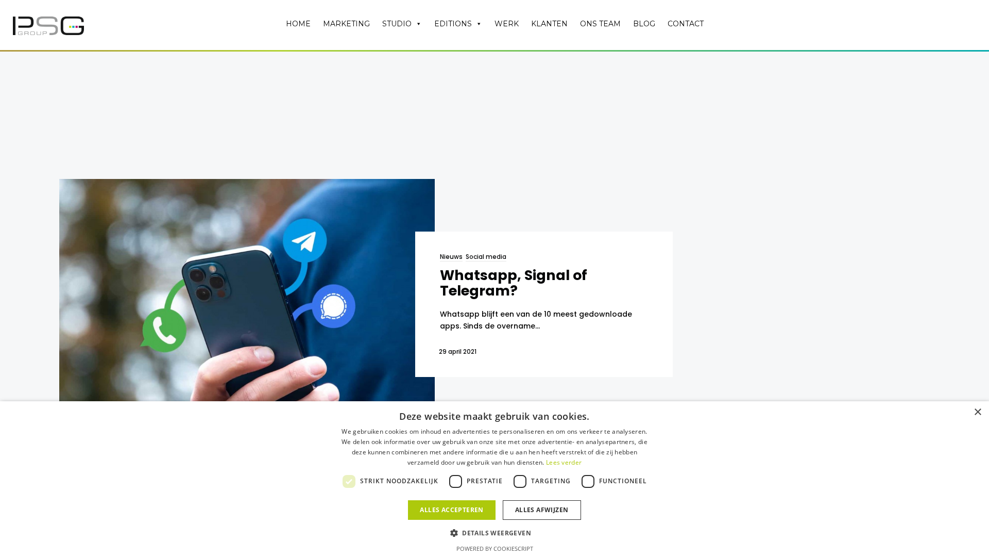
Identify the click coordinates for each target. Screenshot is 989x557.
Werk (506, 23)
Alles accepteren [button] (451, 509)
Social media (486, 256)
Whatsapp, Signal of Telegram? (513, 283)
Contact (686, 23)
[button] (494, 532)
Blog (644, 23)
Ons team (600, 23)
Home (298, 23)
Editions (453, 23)
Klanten (549, 23)
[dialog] (494, 479)
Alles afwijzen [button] (542, 509)
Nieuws (451, 256)
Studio (397, 23)
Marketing (346, 23)
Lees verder (564, 462)
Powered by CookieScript (494, 548)
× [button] (977, 412)
